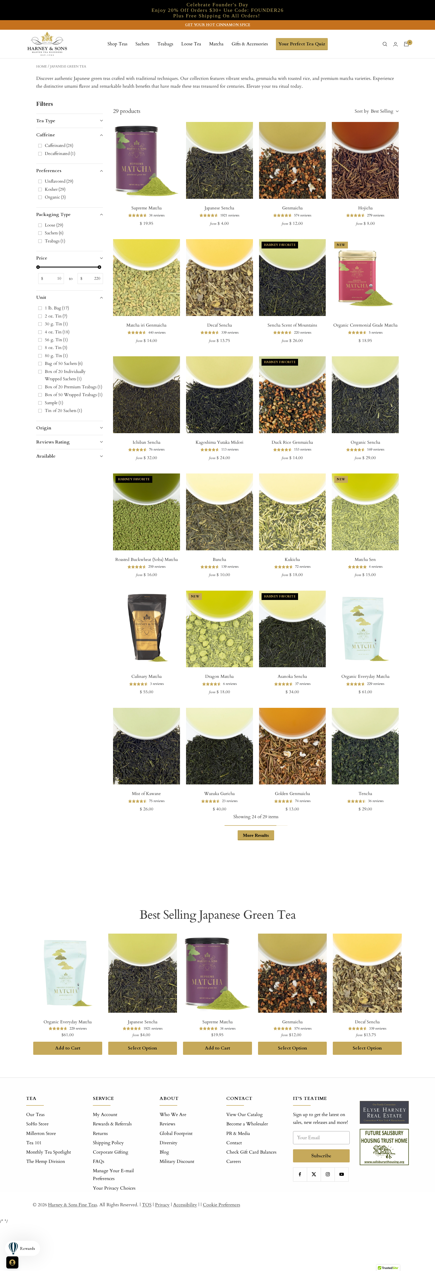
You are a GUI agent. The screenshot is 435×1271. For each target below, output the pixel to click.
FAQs (98, 1161)
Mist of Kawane (146, 794)
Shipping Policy (108, 1143)
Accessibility (185, 1205)
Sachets (142, 44)
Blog (164, 1152)
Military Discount (177, 1161)
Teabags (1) (55, 241)
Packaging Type (53, 214)
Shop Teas (117, 44)
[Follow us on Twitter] (314, 1174)
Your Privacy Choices (114, 1188)
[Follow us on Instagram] (328, 1174)
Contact (234, 1143)
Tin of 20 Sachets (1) (63, 411)
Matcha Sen (365, 559)
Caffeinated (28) (59, 145)
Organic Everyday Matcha (365, 676)
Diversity (168, 1143)
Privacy (162, 1205)
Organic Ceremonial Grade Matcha (365, 325)
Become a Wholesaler (247, 1124)
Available (46, 456)
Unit (41, 297)
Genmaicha (292, 208)
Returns (100, 1133)
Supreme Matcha (146, 208)
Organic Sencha (365, 442)
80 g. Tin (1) (56, 356)
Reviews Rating (53, 442)
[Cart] (406, 44)
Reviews (167, 1124)
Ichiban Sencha (146, 442)
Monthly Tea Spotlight (48, 1152)
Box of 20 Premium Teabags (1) (73, 387)
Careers (233, 1161)
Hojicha (365, 208)
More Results (256, 835)
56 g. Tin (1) (56, 340)
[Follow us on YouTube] (341, 1174)
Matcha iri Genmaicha (146, 325)
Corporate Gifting (110, 1152)
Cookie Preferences (221, 1205)
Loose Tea (191, 44)
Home (41, 66)
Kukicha (292, 559)
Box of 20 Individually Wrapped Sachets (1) (65, 375)
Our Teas (35, 1114)
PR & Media (238, 1133)
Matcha (216, 44)
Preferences (48, 171)
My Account (105, 1114)
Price (41, 258)
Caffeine (45, 135)
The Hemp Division (45, 1161)
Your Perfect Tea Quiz (301, 44)
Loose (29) (54, 225)
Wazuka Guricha (219, 794)
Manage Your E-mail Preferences (113, 1175)
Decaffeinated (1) (60, 153)
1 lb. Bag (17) (57, 308)
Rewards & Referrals (112, 1124)
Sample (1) (54, 403)
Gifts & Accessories (250, 44)
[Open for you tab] (12, 1262)
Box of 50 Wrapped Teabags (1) (73, 395)
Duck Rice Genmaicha (292, 442)
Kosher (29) (55, 189)
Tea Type (45, 121)
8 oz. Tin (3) (56, 348)
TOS (147, 1205)
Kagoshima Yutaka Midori (219, 442)
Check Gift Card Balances (251, 1152)
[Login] (395, 44)
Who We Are (173, 1114)
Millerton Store (41, 1133)
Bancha (219, 559)
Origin (43, 428)
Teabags (165, 44)
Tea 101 (34, 1143)
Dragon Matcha (219, 676)
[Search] (385, 44)
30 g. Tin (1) (56, 324)
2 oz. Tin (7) (56, 316)
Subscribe (321, 1156)
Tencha (365, 794)
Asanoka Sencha (292, 676)
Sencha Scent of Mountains (292, 325)
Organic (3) (55, 197)
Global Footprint (176, 1133)
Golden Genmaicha (292, 794)
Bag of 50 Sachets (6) (64, 363)
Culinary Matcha (146, 676)
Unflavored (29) (59, 181)
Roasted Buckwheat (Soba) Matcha (146, 559)
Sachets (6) (54, 233)
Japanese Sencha (219, 208)
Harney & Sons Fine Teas (72, 1205)
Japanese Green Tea (68, 66)
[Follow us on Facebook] (300, 1174)
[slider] (38, 267)
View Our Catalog (244, 1114)
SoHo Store (37, 1124)
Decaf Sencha (219, 325)
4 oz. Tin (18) (57, 332)
